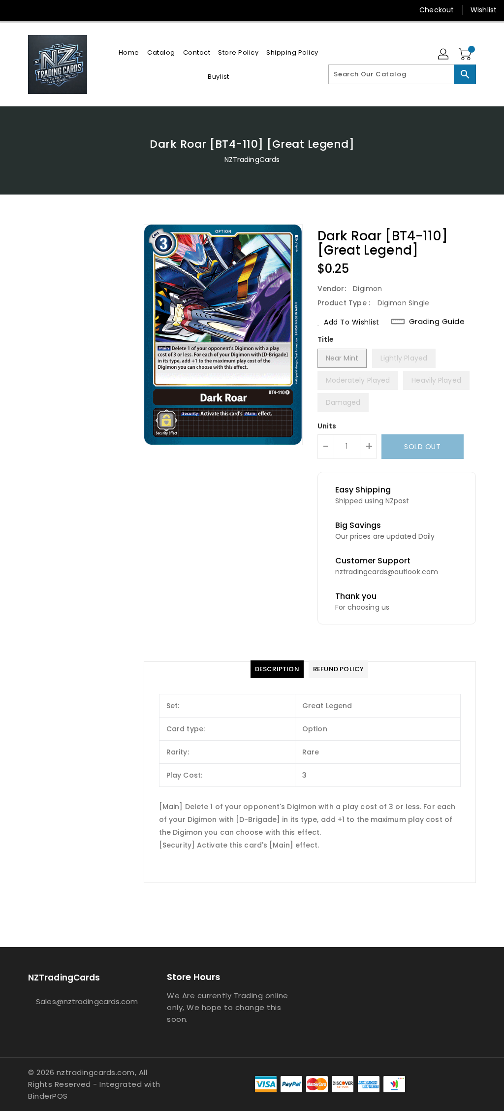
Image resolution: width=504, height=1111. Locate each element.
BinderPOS (48, 1096)
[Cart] (466, 55)
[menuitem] (129, 52)
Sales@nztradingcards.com (79, 1001)
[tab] (277, 669)
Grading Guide (437, 322)
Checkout (436, 10)
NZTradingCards (252, 159)
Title (325, 339)
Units (327, 426)
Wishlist (484, 10)
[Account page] (444, 55)
